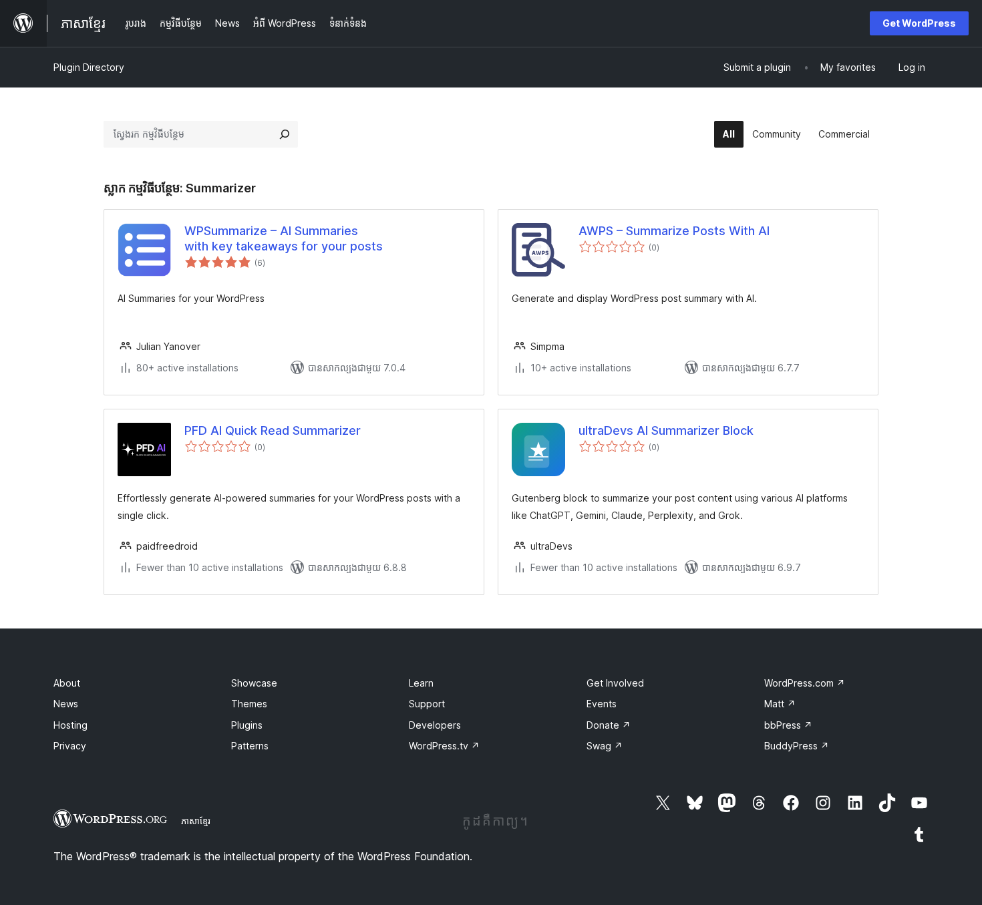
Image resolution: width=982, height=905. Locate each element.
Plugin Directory (88, 67)
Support (427, 703)
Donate (609, 725)
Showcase (254, 683)
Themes (249, 703)
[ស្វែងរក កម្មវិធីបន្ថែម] (284, 134)
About (66, 683)
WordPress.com (804, 683)
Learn (421, 683)
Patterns (250, 745)
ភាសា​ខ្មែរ (195, 821)
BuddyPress (796, 745)
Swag (605, 745)
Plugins (247, 725)
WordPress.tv (444, 745)
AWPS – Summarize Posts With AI (674, 231)
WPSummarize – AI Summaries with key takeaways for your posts (283, 238)
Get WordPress (919, 23)
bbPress (788, 725)
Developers (435, 725)
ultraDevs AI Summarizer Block (666, 430)
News (65, 703)
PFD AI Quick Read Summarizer (272, 430)
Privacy (69, 745)
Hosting (70, 725)
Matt (780, 703)
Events (602, 703)
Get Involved (615, 683)
